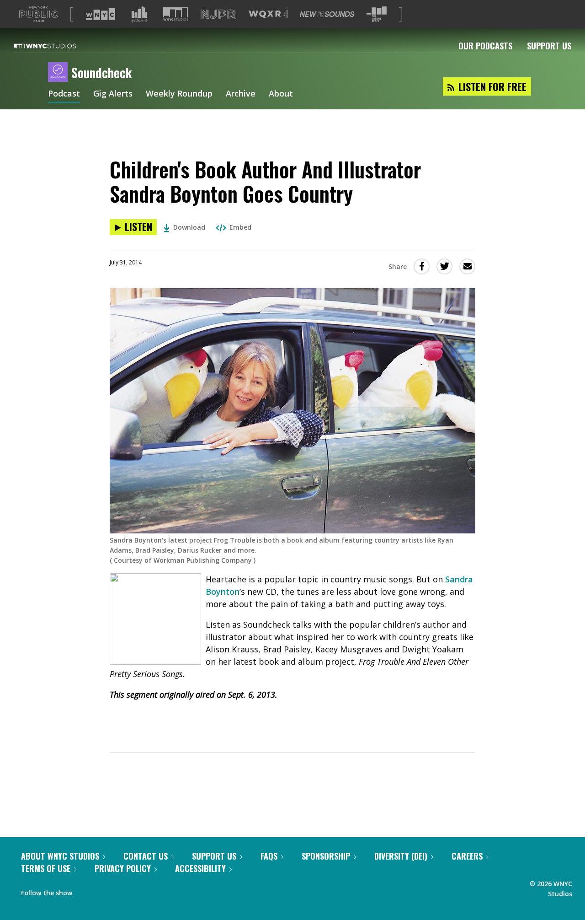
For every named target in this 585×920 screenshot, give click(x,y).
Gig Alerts (113, 94)
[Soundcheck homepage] (59, 72)
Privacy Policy (123, 868)
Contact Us (145, 856)
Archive (240, 94)
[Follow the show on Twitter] (103, 890)
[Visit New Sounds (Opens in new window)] (327, 14)
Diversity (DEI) (400, 856)
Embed (240, 227)
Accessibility (200, 868)
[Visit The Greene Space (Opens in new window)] (377, 14)
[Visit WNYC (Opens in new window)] (100, 14)
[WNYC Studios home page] (56, 46)
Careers (467, 856)
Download (189, 227)
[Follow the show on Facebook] (85, 890)
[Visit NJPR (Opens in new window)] (218, 14)
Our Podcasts (485, 46)
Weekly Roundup (179, 94)
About (281, 94)
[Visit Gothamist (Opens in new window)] (139, 14)
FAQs (269, 856)
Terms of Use (45, 868)
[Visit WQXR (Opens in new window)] (268, 14)
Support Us (549, 46)
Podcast (64, 94)
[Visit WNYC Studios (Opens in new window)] (175, 14)
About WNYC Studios (60, 856)
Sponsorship (326, 856)
